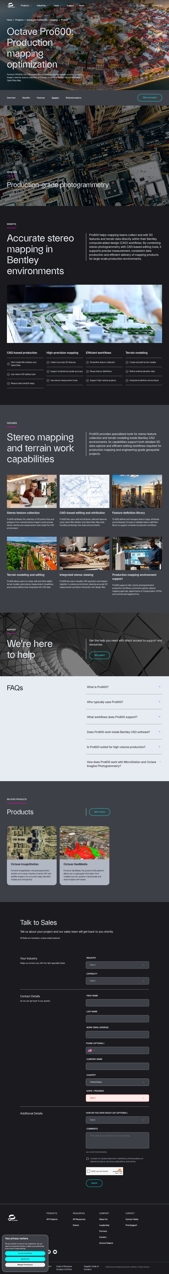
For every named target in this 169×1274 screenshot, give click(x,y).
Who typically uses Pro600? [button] (105, 702)
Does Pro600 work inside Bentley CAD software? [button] (118, 732)
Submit (94, 1183)
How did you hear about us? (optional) (107, 1113)
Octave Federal (106, 1243)
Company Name (94, 1059)
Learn (56, 6)
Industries (41, 6)
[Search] (130, 5)
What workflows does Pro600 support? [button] (112, 717)
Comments (96, 1140)
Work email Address (97, 1027)
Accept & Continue (25, 1253)
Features (41, 98)
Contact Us (157, 6)
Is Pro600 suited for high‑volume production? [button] (116, 747)
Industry (91, 958)
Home (9, 20)
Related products (73, 98)
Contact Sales (132, 1219)
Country (91, 1075)
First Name (92, 996)
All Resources (79, 1219)
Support (70, 6)
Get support (99, 655)
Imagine (54, 20)
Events (76, 1225)
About (81, 6)
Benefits (26, 98)
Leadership (104, 1225)
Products (25, 6)
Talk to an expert (150, 98)
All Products (52, 1219)
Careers (102, 1237)
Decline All (25, 1259)
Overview (11, 98)
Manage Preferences (25, 1264)
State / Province (95, 1091)
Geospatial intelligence (37, 20)
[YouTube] (55, 1252)
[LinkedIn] (49, 1252)
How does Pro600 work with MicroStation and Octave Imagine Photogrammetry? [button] (121, 764)
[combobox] (117, 1082)
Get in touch (99, 812)
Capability (91, 974)
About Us (103, 1219)
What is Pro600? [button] (98, 687)
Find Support (131, 1225)
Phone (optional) (95, 1043)
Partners (103, 1231)
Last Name (91, 1012)
